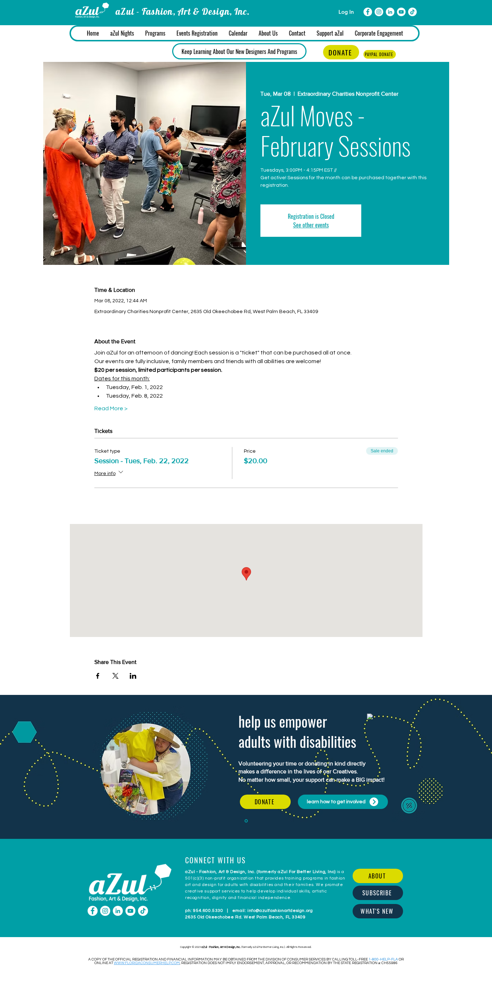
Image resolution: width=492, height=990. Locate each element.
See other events (311, 225)
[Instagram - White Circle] (379, 12)
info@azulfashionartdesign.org (280, 910)
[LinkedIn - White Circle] (390, 12)
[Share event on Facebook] (97, 676)
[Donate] (246, 820)
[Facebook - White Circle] (367, 12)
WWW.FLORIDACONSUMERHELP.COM (147, 963)
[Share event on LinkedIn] (133, 676)
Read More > (111, 408)
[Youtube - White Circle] (401, 12)
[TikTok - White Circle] (412, 12)
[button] (239, 51)
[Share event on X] (115, 676)
